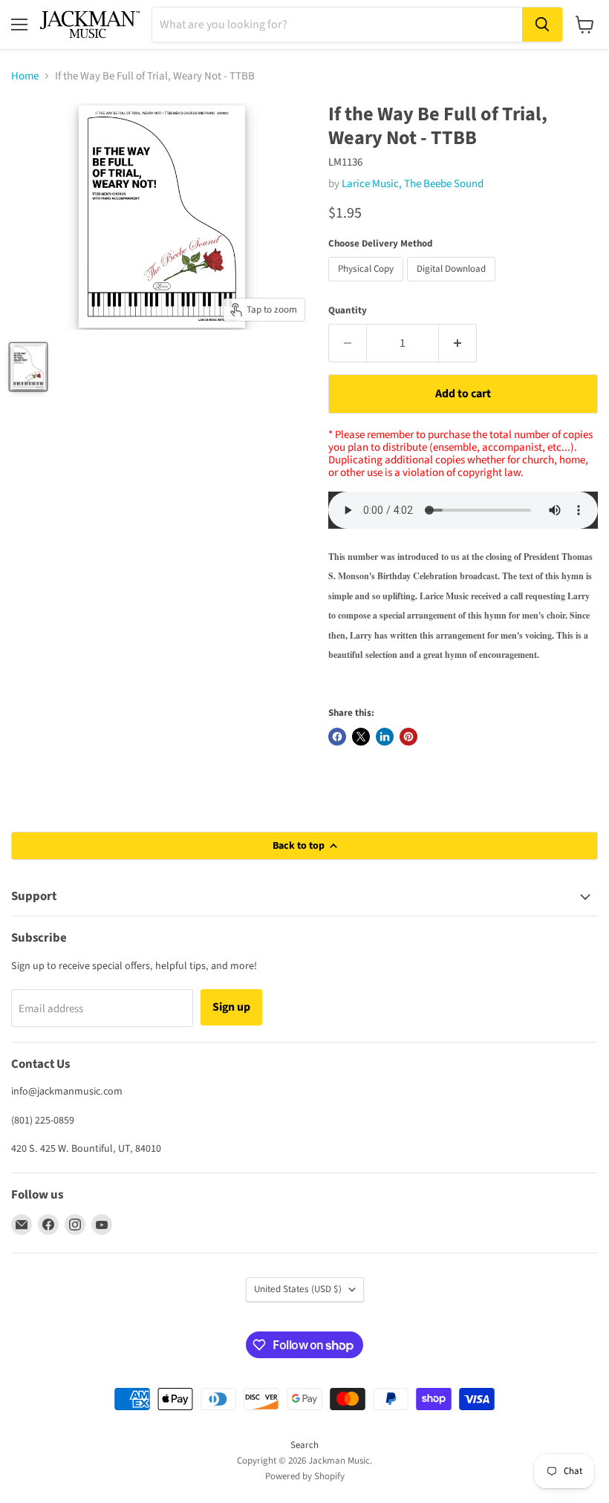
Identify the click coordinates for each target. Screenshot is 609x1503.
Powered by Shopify (305, 1476)
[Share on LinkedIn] (385, 737)
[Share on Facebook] (337, 737)
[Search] (542, 24)
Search (304, 1445)
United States (298, 1289)
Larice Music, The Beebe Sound (412, 184)
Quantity (347, 310)
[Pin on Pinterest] (408, 737)
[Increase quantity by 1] (458, 343)
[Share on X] (361, 737)
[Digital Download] (453, 285)
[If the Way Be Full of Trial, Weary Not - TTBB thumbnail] (28, 367)
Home (25, 76)
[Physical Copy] (367, 285)
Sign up (231, 1007)
